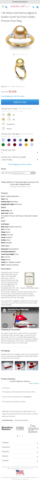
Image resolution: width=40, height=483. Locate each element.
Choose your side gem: (17, 134)
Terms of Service (28, 468)
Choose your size (8, 150)
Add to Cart (20, 102)
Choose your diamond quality (13, 157)
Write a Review (34, 383)
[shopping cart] (37, 6)
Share (32, 173)
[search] (6, 6)
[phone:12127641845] (34, 6)
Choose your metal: (16, 108)
